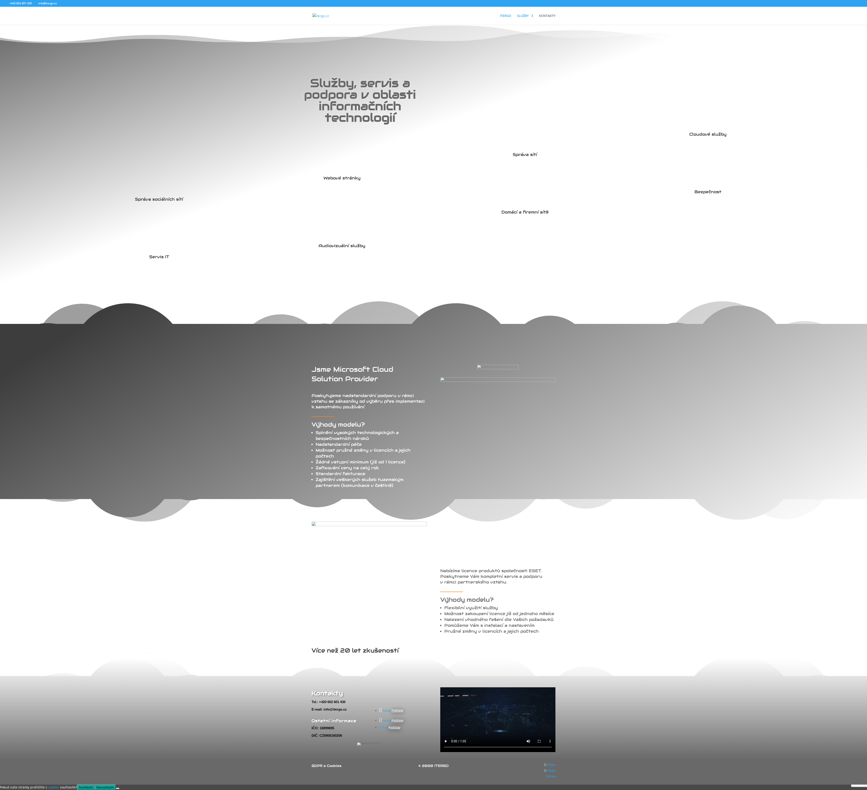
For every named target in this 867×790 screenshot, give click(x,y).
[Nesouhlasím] (117, 788)
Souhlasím (86, 787)
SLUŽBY (523, 16)
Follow (398, 711)
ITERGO (505, 16)
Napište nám (399, 688)
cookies (53, 787)
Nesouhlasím (105, 787)
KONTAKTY (547, 16)
